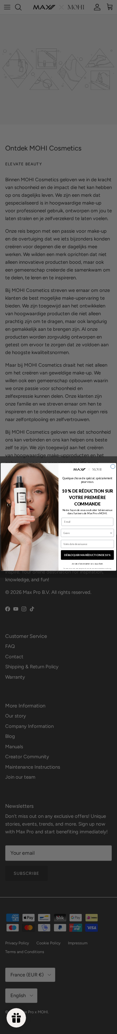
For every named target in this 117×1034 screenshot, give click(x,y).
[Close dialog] (112, 466)
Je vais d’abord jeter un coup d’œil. (87, 563)
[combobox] (86, 533)
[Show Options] (111, 533)
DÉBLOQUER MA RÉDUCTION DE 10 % (87, 555)
